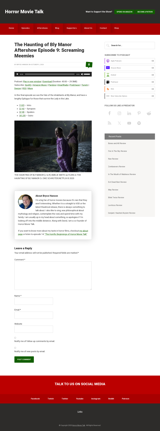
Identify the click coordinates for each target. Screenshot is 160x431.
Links (80, 411)
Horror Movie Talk (24, 11)
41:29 (22, 115)
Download (47, 81)
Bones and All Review (117, 143)
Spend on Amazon (124, 12)
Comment (19, 259)
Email (17, 310)
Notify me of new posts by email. (29, 351)
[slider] (87, 74)
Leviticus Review (115, 205)
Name (17, 296)
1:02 (22, 105)
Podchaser (75, 85)
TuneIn (85, 85)
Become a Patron (145, 12)
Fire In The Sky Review (117, 151)
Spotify (28, 85)
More (30, 88)
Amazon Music (40, 85)
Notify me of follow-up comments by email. (34, 341)
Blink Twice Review (116, 197)
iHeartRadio (63, 85)
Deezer (17, 88)
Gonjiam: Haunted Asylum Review (121, 213)
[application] (53, 74)
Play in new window (32, 81)
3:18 (22, 112)
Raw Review (113, 159)
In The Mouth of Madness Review (122, 174)
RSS (24, 88)
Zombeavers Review (116, 166)
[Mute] (82, 74)
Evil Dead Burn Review (117, 182)
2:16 (22, 108)
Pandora (52, 85)
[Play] (17, 74)
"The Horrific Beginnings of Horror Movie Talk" (66, 234)
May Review (113, 190)
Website (18, 324)
